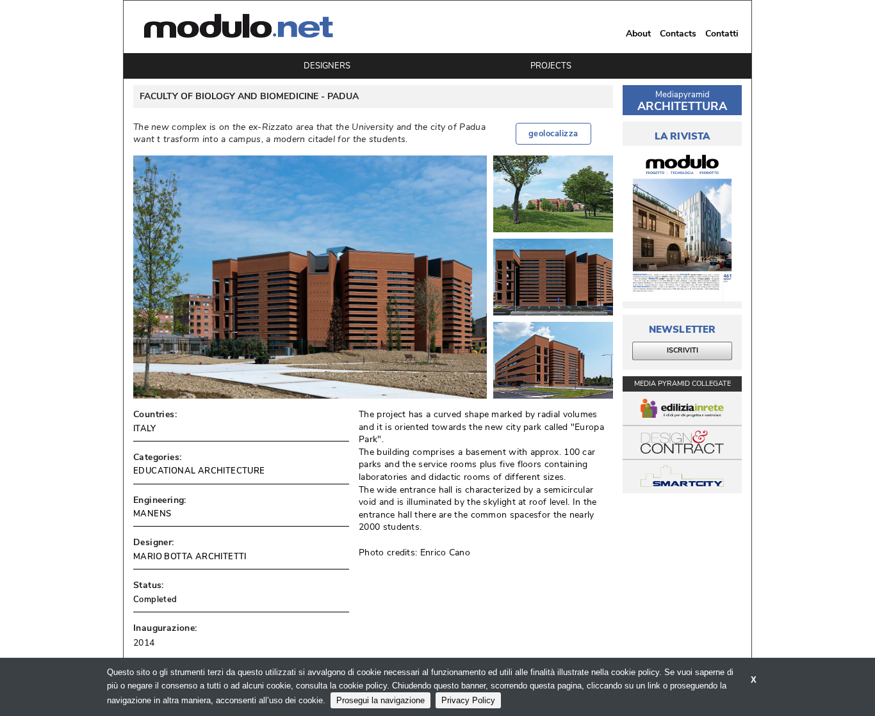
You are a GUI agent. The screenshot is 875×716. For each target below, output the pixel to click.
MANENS (152, 514)
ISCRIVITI (682, 350)
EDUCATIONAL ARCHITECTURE (199, 471)
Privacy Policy (468, 700)
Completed (155, 599)
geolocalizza (553, 133)
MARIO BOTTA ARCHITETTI (190, 556)
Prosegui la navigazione (380, 700)
